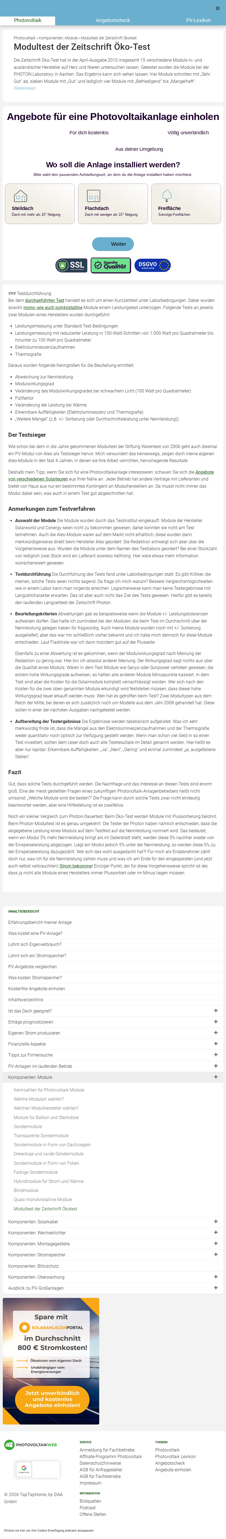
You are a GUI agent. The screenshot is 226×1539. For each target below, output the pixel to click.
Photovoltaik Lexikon (175, 1440)
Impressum (90, 1466)
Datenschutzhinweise (100, 1446)
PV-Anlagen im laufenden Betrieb (40, 1049)
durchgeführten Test (44, 283)
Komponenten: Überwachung (36, 1260)
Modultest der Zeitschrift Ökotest (45, 1192)
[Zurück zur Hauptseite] (37, 1428)
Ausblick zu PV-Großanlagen (36, 1271)
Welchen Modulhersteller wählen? (46, 1091)
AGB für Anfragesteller (101, 1453)
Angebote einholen (173, 1453)
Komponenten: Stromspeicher (36, 1238)
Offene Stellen (93, 1497)
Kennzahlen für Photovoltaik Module (49, 1073)
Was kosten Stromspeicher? (35, 961)
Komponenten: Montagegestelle (39, 1227)
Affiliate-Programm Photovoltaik (111, 1440)
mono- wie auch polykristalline (52, 291)
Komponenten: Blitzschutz (33, 1249)
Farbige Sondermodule (36, 1155)
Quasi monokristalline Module (43, 1183)
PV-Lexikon (198, 20)
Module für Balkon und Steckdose (46, 1101)
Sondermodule (28, 1110)
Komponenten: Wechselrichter (37, 1216)
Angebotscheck (113, 20)
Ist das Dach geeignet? (30, 994)
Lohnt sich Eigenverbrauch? (34, 928)
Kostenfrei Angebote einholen (36, 972)
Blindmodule (26, 1174)
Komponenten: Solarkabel (33, 1205)
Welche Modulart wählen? (39, 1082)
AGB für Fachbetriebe (100, 1459)
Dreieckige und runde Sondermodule (49, 1137)
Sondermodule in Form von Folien (46, 1146)
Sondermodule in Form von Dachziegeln (52, 1128)
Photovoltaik (27, 20)
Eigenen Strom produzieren (34, 1016)
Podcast (88, 1491)
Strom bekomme (76, 849)
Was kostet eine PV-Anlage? (35, 916)
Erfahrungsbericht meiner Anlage (40, 905)
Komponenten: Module (30, 1060)
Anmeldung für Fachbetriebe (107, 1433)
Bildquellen (90, 1484)
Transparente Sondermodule (41, 1119)
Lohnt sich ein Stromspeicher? (37, 939)
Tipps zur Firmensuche (30, 1038)
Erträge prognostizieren (30, 1005)
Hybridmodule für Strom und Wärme (49, 1164)
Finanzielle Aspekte (27, 1027)
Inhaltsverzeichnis (25, 983)
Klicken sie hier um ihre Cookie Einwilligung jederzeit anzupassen (49, 1514)
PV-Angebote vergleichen (32, 950)
